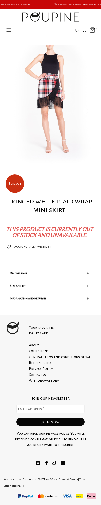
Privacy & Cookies (68, 479)
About (34, 345)
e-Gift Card (38, 333)
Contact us (38, 374)
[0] (92, 30)
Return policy (40, 363)
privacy (52, 433)
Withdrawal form (44, 380)
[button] (87, 111)
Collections (39, 351)
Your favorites (41, 327)
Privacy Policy (41, 369)
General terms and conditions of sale (60, 357)
